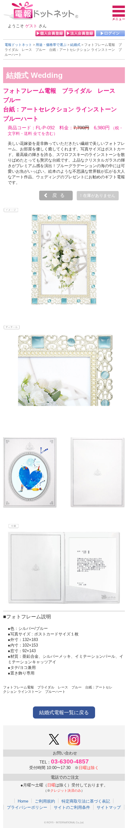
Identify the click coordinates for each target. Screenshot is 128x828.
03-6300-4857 (70, 761)
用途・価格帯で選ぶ (51, 45)
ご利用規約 (45, 801)
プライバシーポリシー (27, 807)
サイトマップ (109, 807)
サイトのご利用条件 (72, 807)
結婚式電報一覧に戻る (64, 712)
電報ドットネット (18, 45)
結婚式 (75, 45)
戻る (60, 195)
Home (23, 801)
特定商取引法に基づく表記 (86, 801)
